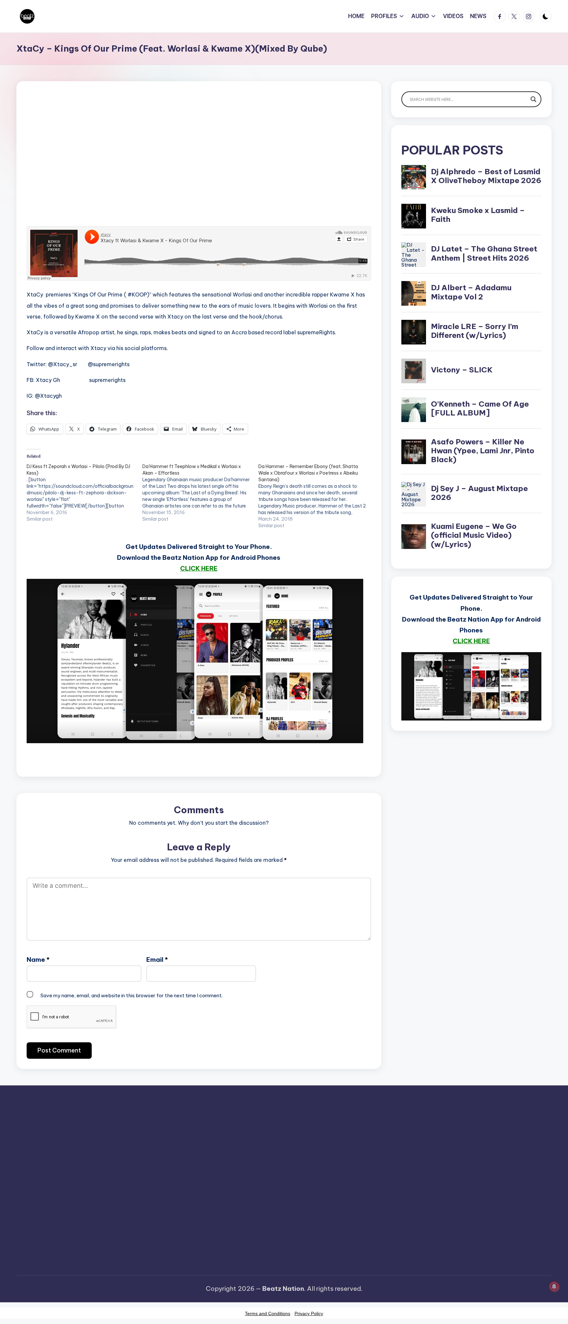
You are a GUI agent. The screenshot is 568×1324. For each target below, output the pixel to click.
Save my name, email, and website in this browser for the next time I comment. (131, 995)
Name (38, 959)
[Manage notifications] (554, 1286)
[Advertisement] (199, 164)
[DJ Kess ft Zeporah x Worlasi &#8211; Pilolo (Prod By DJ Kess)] (84, 492)
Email (157, 959)
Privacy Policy (309, 1313)
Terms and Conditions (267, 1313)
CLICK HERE (199, 568)
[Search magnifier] (533, 99)
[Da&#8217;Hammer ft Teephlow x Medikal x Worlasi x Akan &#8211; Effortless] (200, 492)
